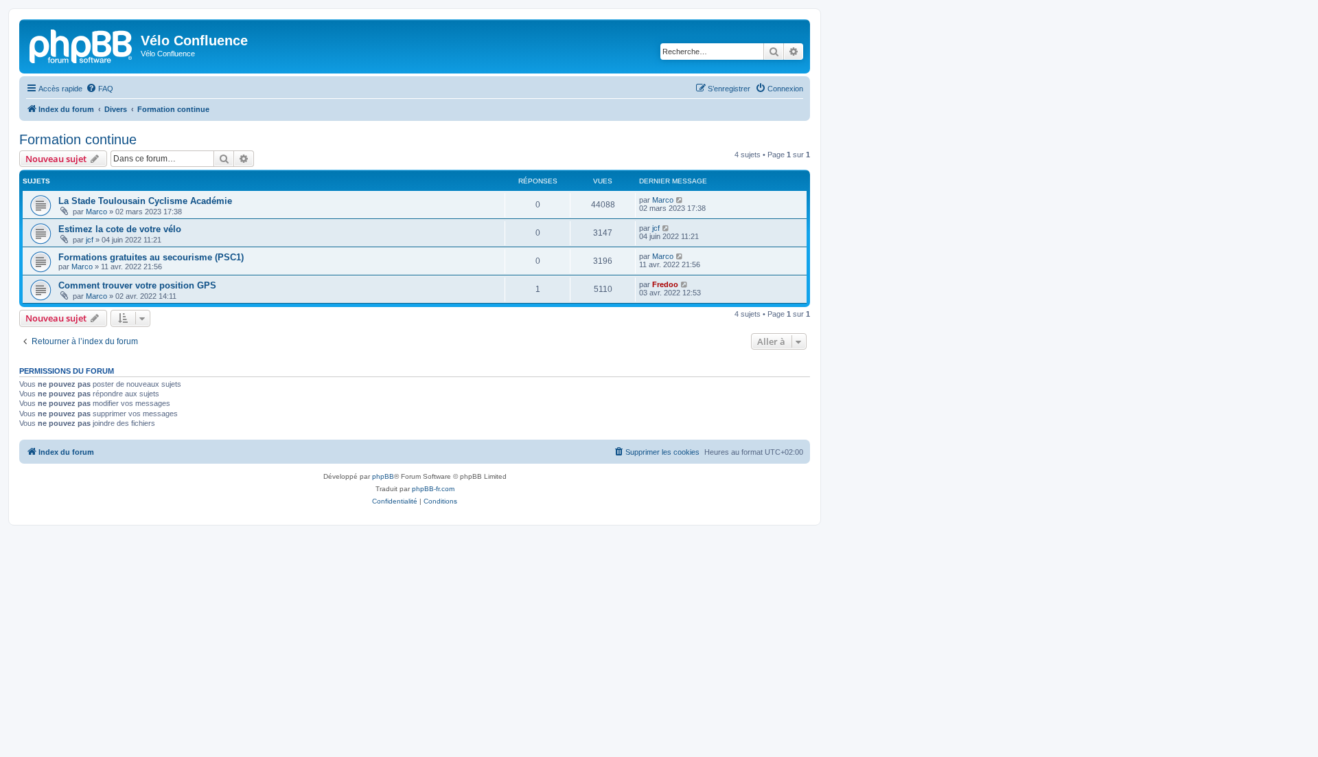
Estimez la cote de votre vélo (119, 229)
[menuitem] (99, 88)
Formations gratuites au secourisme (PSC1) (151, 257)
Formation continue (78, 139)
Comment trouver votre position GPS (137, 285)
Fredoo (665, 284)
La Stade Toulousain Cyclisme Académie (145, 201)
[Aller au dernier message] (679, 200)
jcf (89, 240)
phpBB (383, 476)
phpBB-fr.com (433, 489)
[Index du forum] (82, 45)
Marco (96, 211)
